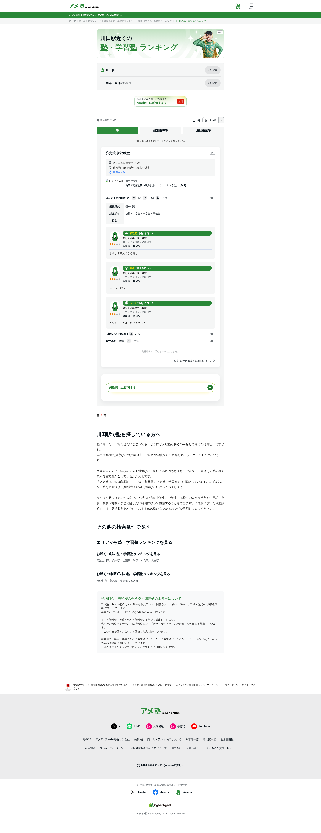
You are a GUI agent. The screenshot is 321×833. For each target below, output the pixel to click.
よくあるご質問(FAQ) (218, 748)
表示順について (108, 120)
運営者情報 (227, 739)
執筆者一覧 (192, 739)
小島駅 (145, 560)
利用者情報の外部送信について (148, 748)
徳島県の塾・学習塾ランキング (119, 21)
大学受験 (158, 726)
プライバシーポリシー (113, 748)
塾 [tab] (117, 130)
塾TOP (72, 21)
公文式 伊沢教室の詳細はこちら (192, 361)
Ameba (141, 792)
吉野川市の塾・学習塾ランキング (155, 21)
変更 (215, 70)
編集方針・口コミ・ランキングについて (157, 739)
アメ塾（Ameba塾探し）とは (112, 739)
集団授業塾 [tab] (203, 130)
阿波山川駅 (103, 560)
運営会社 (176, 748)
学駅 (135, 560)
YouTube (204, 726)
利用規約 (90, 748)
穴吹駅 (116, 560)
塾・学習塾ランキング (90, 21)
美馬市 (113, 580)
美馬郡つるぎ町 (129, 580)
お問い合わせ (194, 748)
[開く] (211, 198)
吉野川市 (102, 580)
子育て (181, 726)
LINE (137, 726)
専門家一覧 (209, 739)
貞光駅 (155, 560)
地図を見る (119, 172)
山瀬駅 (126, 560)
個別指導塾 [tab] (160, 130)
